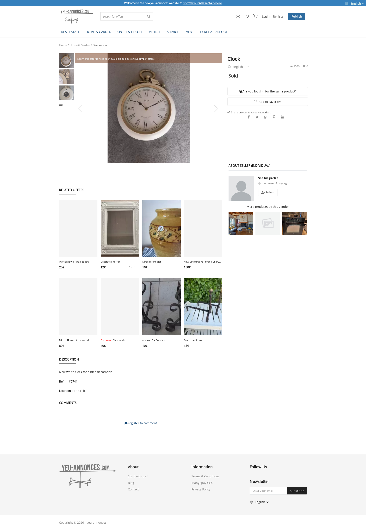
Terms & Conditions (205, 476)
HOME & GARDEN (98, 32)
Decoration (100, 45)
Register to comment (142, 423)
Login (266, 16)
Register (279, 16)
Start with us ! (138, 476)
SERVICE (173, 32)
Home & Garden (80, 45)
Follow (269, 192)
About (133, 466)
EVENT (189, 32)
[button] (60, 105)
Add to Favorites (270, 102)
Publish (296, 16)
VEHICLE (155, 32)
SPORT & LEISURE (130, 32)
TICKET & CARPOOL (214, 32)
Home (63, 45)
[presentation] (80, 108)
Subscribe (297, 491)
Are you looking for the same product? (270, 91)
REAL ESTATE (70, 32)
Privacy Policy (200, 489)
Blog (131, 483)
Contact (133, 489)
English (356, 3)
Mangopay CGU (202, 483)
